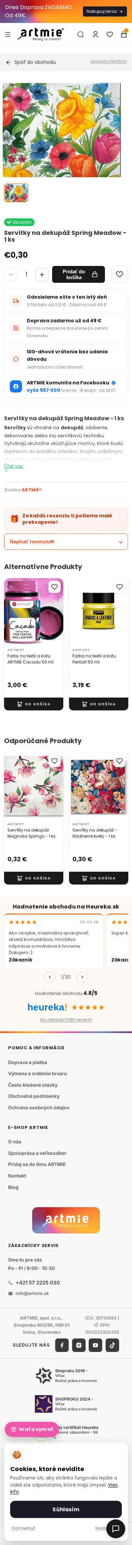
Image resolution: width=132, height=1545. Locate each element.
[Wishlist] (119, 274)
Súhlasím (65, 1509)
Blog (13, 1187)
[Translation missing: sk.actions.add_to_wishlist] (54, 587)
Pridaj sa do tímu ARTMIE (37, 1164)
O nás (14, 1141)
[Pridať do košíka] (33, 704)
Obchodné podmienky (34, 1096)
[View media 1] (16, 192)
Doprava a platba (27, 1062)
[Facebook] (62, 1345)
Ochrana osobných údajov (38, 1107)
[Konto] (95, 34)
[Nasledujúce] (82, 977)
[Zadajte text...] (80, 34)
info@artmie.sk (32, 1293)
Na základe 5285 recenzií (66, 1020)
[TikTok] (112, 1345)
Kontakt (17, 1175)
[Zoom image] (62, 141)
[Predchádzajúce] (49, 977)
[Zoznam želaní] (109, 34)
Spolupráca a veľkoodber (37, 1153)
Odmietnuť (23, 1528)
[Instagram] (79, 1345)
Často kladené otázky (33, 1085)
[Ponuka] (8, 34)
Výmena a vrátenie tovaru (37, 1073)
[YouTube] (95, 1345)
